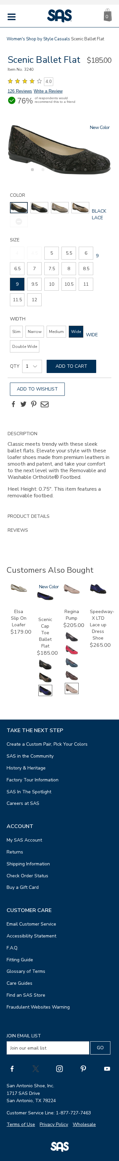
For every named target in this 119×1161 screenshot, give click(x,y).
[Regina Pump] (71, 592)
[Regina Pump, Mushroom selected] (72, 692)
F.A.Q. (12, 948)
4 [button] (63, 173)
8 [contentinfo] (68, 269)
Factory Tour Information (33, 780)
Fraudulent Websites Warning (38, 1007)
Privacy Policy (54, 1124)
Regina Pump (71, 614)
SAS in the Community (30, 756)
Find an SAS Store (26, 995)
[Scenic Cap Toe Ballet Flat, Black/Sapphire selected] (45, 694)
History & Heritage (26, 768)
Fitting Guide (20, 960)
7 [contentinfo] (34, 269)
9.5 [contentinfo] (34, 284)
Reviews (18, 530)
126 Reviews (20, 91)
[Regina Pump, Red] (72, 654)
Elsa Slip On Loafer (18, 618)
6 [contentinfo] (86, 253)
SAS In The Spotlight (29, 792)
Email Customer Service (31, 924)
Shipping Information (28, 864)
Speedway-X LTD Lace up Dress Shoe (102, 624)
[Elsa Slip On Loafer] (19, 590)
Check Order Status (27, 876)
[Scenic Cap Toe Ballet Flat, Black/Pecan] (45, 682)
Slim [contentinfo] (16, 331)
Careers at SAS (23, 803)
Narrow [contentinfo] (35, 331)
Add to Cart (71, 366)
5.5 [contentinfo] (69, 253)
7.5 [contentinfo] (52, 269)
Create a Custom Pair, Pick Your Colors (47, 744)
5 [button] (74, 173)
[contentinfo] (19, 207)
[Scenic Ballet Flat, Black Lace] (59, 150)
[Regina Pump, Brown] (72, 680)
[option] (59, 150)
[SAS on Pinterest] (83, 1068)
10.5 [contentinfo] (68, 284)
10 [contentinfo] (51, 284)
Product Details (29, 516)
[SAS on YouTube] (107, 1068)
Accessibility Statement (31, 936)
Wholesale (84, 1124)
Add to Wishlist (37, 389)
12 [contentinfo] (34, 300)
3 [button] (53, 173)
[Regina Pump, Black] (72, 641)
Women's (16, 39)
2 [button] (42, 173)
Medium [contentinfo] (56, 331)
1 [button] (31, 173)
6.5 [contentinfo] (17, 269)
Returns (15, 852)
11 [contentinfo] (86, 284)
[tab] (59, 468)
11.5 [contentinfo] (17, 300)
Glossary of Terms (26, 971)
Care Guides (19, 983)
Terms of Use (21, 1124)
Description (22, 434)
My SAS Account (24, 840)
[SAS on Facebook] (12, 1068)
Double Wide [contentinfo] (24, 346)
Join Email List (24, 1036)
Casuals (62, 39)
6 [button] (84, 173)
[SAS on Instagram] (59, 1068)
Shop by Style (39, 39)
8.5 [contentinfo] (86, 269)
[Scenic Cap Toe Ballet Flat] (45, 599)
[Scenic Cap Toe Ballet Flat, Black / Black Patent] (45, 669)
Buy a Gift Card (23, 887)
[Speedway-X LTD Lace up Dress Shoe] (98, 592)
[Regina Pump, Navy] (72, 667)
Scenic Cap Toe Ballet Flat (45, 632)
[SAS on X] (35, 1068)
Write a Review (48, 91)
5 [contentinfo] (51, 253)
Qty (15, 366)
